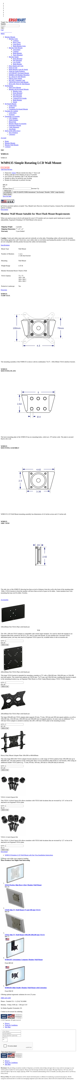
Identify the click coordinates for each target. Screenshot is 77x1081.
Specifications (5, 245)
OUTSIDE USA (10, 14)
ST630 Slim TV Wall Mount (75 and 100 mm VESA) (23, 910)
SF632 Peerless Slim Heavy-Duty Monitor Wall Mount (23, 885)
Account (3, 138)
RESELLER (9, 12)
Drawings (4, 290)
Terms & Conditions (11, 1025)
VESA (14, 173)
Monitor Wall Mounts (11, 145)
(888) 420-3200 (10, 3)
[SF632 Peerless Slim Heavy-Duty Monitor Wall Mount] (15, 883)
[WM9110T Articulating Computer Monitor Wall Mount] (15, 958)
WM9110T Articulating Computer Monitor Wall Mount (24, 959)
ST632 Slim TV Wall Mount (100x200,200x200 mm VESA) (25, 935)
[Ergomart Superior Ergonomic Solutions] (17, 22)
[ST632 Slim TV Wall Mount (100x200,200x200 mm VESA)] (15, 933)
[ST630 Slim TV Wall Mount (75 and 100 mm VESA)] (15, 908)
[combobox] (10, 26)
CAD (6, 9)
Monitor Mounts (10, 143)
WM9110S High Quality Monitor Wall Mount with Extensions (26, 988)
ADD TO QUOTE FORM (39, 192)
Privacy (7, 1023)
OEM (7, 7)
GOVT (7, 16)
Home (7, 141)
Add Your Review (6, 169)
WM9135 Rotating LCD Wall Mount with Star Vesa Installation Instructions (29, 855)
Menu (3, 33)
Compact (8, 147)
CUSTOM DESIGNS (12, 10)
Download (4, 852)
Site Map (8, 1027)
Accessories (4, 600)
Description (4, 209)
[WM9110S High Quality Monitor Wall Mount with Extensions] (15, 986)
